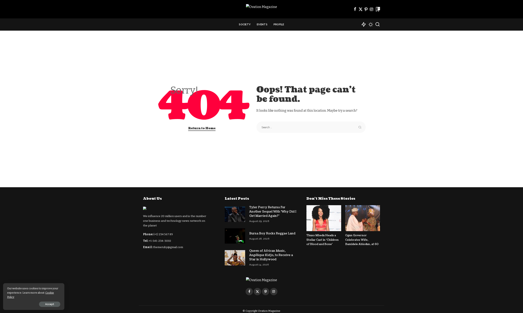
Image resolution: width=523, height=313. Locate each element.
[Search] (377, 24)
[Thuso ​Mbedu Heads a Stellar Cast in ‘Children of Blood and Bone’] (323, 218)
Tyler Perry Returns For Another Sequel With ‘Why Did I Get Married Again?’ (272, 211)
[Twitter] (361, 9)
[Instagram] (372, 9)
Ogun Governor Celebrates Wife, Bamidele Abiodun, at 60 (362, 240)
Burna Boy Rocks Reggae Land (272, 233)
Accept (49, 304)
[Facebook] (355, 9)
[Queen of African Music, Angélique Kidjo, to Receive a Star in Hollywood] (235, 257)
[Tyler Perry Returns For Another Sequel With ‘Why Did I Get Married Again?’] (235, 214)
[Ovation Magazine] (261, 9)
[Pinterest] (366, 9)
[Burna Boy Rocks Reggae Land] (235, 236)
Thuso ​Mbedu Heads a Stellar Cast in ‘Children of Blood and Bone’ (322, 240)
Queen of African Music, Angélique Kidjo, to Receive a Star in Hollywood (271, 255)
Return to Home (202, 128)
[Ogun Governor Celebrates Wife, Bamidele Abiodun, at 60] (362, 218)
